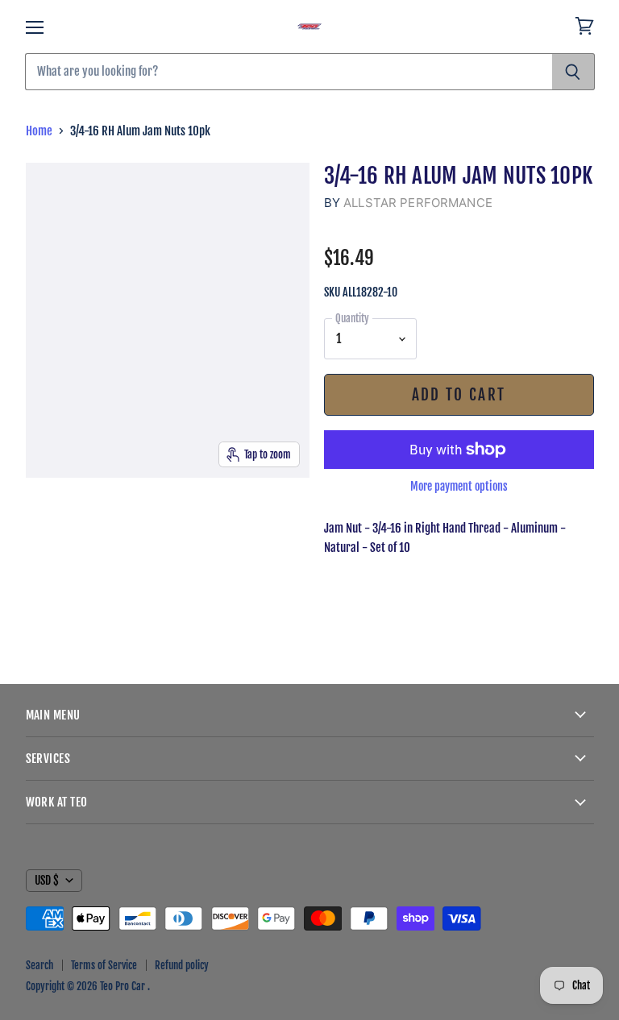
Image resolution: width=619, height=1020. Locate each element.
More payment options (459, 486)
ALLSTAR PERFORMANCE (417, 202)
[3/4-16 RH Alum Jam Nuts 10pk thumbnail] (47, 519)
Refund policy (182, 965)
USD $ (47, 880)
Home (39, 131)
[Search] (573, 71)
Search (39, 965)
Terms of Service (104, 965)
